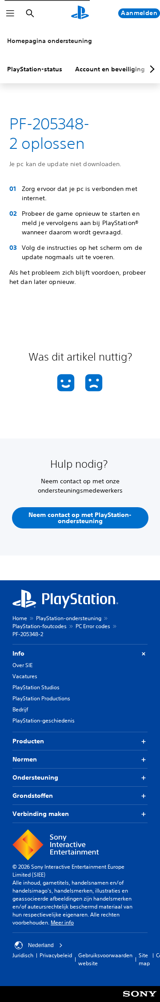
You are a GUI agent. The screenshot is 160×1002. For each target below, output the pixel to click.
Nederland (41, 945)
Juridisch (22, 955)
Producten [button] (28, 741)
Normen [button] (24, 759)
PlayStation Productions (41, 698)
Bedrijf (20, 709)
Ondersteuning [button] (35, 777)
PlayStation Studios (36, 687)
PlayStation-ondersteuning (68, 618)
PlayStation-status (34, 69)
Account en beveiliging (110, 69)
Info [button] (18, 653)
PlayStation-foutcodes (39, 626)
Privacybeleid (56, 955)
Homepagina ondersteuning (49, 41)
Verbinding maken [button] (40, 814)
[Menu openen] (10, 13)
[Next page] (150, 69)
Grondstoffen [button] (32, 796)
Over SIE (22, 665)
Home (19, 618)
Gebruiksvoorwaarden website (105, 959)
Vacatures (24, 676)
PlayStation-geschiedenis (43, 720)
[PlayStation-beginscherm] (80, 13)
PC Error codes (93, 626)
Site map (144, 959)
